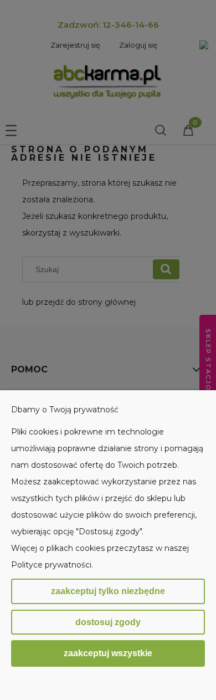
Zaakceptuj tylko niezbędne (108, 591)
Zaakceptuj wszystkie (108, 653)
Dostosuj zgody (108, 622)
